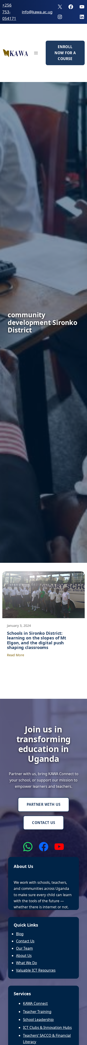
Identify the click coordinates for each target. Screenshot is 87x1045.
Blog (20, 933)
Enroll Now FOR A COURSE (65, 52)
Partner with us (44, 804)
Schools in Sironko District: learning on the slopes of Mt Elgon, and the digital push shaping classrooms (36, 640)
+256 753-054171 (9, 11)
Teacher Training (37, 1011)
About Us (24, 955)
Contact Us (43, 822)
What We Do (26, 962)
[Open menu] (36, 53)
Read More (15, 655)
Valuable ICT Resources (35, 970)
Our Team (24, 948)
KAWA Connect (35, 1003)
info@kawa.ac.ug (37, 11)
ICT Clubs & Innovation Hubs (47, 1027)
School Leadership (38, 1019)
